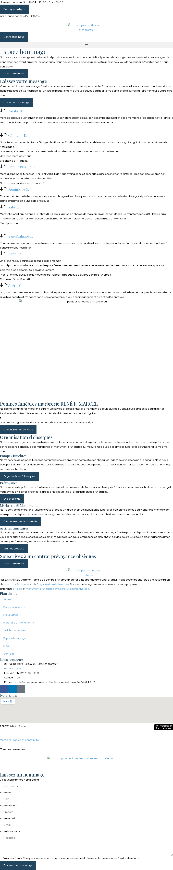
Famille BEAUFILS (21, 167)
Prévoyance (10, 615)
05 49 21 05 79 (13, 20)
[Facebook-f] (4, 689)
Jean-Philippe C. (20, 236)
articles (17, 588)
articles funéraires (126, 446)
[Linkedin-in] (12, 689)
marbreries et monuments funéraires (59, 446)
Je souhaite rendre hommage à (19, 779)
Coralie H (15, 111)
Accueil (8, 599)
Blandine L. (16, 254)
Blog (6, 646)
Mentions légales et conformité (19, 740)
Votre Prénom (8, 805)
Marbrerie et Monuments (18, 622)
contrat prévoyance (16, 584)
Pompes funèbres (14, 607)
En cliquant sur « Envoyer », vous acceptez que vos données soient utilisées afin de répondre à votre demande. (71, 858)
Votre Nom (6, 792)
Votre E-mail (7, 818)
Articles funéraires (14, 630)
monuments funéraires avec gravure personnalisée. (58, 588)
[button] (86, 45)
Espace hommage (14, 638)
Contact (8, 653)
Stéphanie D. (17, 135)
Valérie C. (14, 285)
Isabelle (13, 207)
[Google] (21, 689)
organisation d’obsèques (53, 584)
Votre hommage (10, 831)
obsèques (48, 62)
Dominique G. (18, 189)
